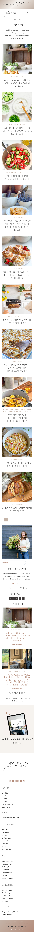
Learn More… (17, 583)
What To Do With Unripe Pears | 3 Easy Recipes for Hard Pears (17, 83)
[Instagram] (3, 4)
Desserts (5, 801)
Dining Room (6, 838)
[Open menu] (27, 13)
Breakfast (11, 316)
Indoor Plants (7, 890)
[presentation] (17, 59)
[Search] (29, 563)
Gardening (5, 901)
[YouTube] (6, 4)
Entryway (5, 829)
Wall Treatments (8, 861)
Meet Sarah (22, 921)
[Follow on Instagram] (10, 598)
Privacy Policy (23, 923)
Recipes (13, 76)
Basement (5, 844)
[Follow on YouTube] (13, 598)
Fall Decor (5, 409)
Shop (15, 921)
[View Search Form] (31, 13)
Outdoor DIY (6, 896)
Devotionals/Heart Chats (11, 818)
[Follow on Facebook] (20, 598)
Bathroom (5, 846)
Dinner (4, 799)
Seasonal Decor (18, 411)
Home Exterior (7, 898)
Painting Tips (7, 864)
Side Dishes (6, 807)
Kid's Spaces (6, 849)
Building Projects (8, 867)
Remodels (5, 870)
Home (9, 921)
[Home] (14, 19)
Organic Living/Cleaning (10, 912)
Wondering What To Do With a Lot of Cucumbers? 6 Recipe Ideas (17, 131)
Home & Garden (14, 409)
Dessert (14, 361)
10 (23, 519)
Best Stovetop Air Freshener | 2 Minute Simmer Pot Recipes (17, 418)
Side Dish (20, 76)
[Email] (22, 926)
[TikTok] (25, 926)
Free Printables (11, 923)
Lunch (4, 796)
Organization (7, 915)
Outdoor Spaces (8, 878)
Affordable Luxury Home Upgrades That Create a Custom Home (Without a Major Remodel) (17, 679)
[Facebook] (10, 4)
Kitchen (22, 409)
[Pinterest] (13, 4)
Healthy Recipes (14, 124)
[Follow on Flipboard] (23, 598)
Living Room (6, 841)
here (20, 701)
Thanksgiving (28, 411)
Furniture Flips (7, 872)
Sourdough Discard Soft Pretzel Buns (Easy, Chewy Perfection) (17, 275)
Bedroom (5, 832)
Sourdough (20, 217)
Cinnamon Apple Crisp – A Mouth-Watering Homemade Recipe (17, 368)
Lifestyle (22, 671)
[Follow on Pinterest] (16, 598)
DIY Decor (5, 875)
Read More (17, 644)
